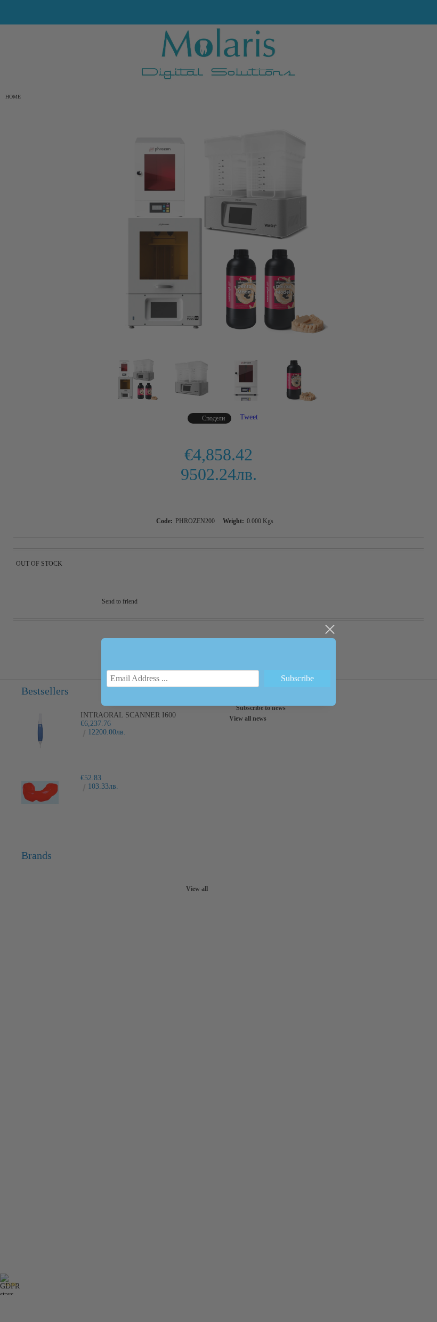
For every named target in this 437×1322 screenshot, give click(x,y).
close (329, 629)
